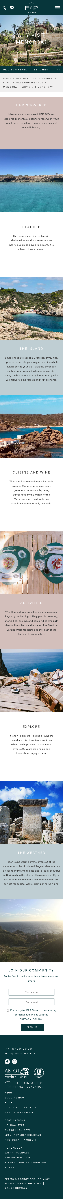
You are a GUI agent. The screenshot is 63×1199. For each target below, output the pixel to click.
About (9, 1092)
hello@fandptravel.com (20, 1053)
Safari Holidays (17, 1152)
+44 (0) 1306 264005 (5, 8)
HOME (7, 78)
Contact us (12, 8)
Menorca (10, 86)
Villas (10, 1167)
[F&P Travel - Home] (31, 7)
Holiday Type (15, 1125)
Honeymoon (14, 1147)
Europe (47, 78)
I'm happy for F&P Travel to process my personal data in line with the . (33, 1014)
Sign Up (32, 1027)
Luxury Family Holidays (23, 1135)
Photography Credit (21, 1139)
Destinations (26, 78)
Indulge (21, 1187)
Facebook (7, 1061)
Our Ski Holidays (18, 1130)
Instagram (14, 1061)
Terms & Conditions (20, 1179)
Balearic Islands (30, 82)
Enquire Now (15, 1097)
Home (9, 1102)
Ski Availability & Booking (25, 1162)
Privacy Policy (31, 1019)
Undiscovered (15, 69)
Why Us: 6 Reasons (19, 1112)
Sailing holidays (18, 1157)
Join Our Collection (21, 1107)
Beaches (41, 69)
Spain (7, 82)
